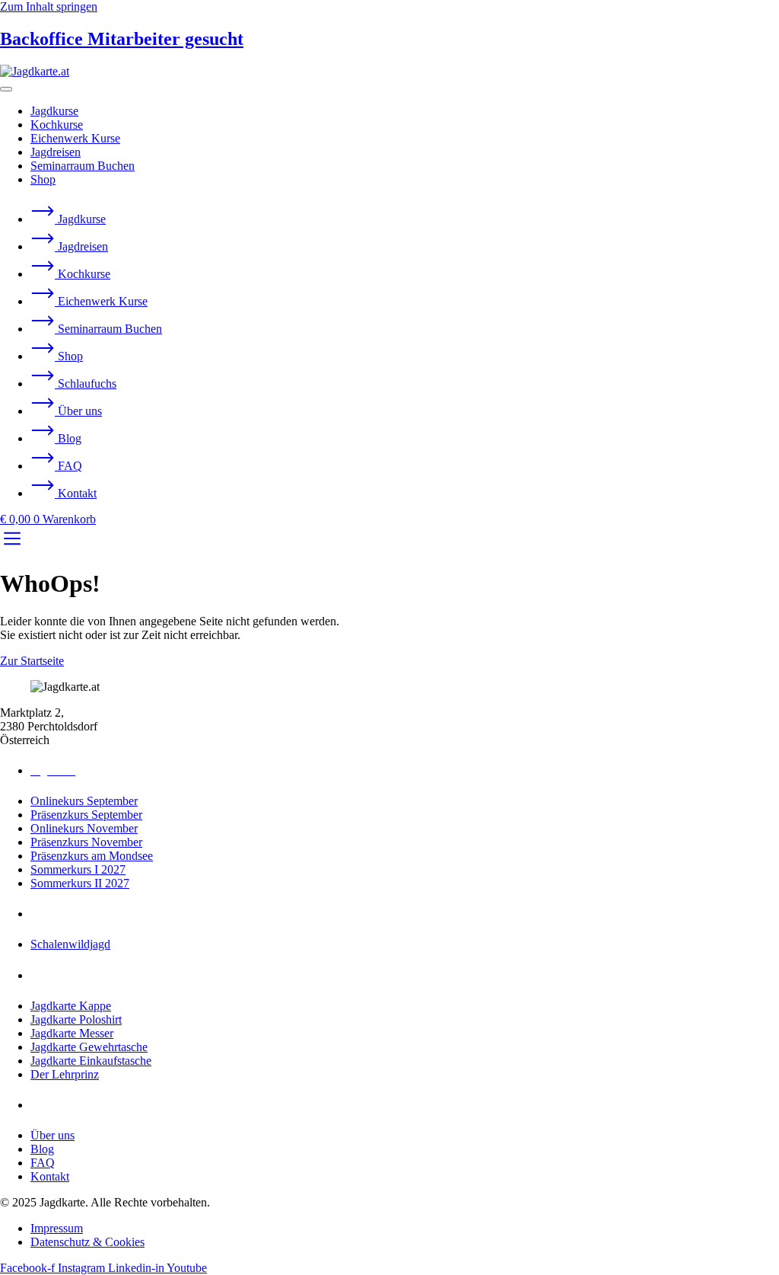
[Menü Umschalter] (6, 89)
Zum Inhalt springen (48, 6)
